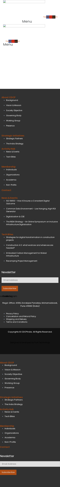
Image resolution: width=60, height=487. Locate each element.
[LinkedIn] (16, 480)
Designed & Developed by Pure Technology (30, 342)
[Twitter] (9, 480)
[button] (30, 21)
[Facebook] (2, 480)
